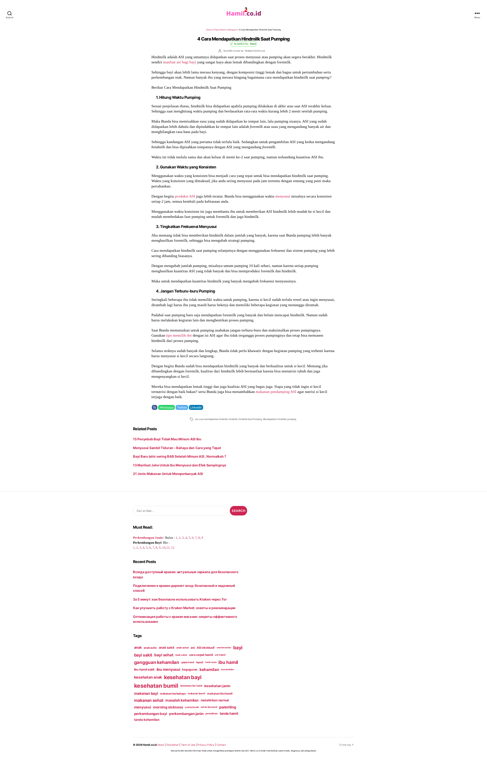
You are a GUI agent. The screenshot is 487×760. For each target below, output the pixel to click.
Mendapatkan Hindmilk (274, 419)
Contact (221, 744)
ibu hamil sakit (144, 669)
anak (138, 647)
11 (167, 547)
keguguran (189, 669)
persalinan (211, 713)
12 (172, 547)
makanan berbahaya (173, 693)
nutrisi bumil (192, 707)
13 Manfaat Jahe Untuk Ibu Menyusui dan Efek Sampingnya (179, 465)
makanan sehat (148, 700)
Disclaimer (172, 744)
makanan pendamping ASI (276, 392)
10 (164, 547)
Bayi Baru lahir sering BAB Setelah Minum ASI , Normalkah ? (179, 456)
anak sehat (182, 647)
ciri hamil (220, 654)
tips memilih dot (179, 335)
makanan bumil (196, 693)
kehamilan (209, 669)
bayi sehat (163, 655)
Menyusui (232, 29)
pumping (291, 419)
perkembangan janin (186, 713)
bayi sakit (143, 654)
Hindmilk (232, 419)
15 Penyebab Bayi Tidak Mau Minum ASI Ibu (167, 439)
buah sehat (181, 655)
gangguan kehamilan (156, 662)
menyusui (282, 196)
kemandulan (227, 669)
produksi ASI (185, 196)
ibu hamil (228, 662)
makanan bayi (146, 693)
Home (209, 29)
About (160, 744)
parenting (227, 707)
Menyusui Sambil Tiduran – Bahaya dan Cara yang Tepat (177, 448)
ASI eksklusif (206, 647)
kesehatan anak (148, 677)
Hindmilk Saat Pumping (250, 419)
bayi (238, 647)
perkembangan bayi (150, 713)
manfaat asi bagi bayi (179, 62)
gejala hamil (187, 662)
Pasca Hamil (220, 29)
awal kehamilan (224, 647)
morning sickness (168, 707)
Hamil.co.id (150, 744)
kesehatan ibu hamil (191, 685)
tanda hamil (229, 713)
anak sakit (166, 647)
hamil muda (210, 662)
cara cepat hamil (201, 655)
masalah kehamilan (182, 700)
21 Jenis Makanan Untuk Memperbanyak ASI (168, 474)
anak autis (150, 647)
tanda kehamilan (146, 720)
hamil (199, 662)
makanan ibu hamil (219, 693)
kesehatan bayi (183, 677)
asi (196, 419)
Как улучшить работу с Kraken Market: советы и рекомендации (184, 608)
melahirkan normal (215, 700)
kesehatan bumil (156, 685)
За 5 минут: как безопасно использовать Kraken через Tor (180, 599)
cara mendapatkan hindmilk (213, 419)
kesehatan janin (217, 686)
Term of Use (188, 744)
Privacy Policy (205, 744)
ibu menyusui (168, 669)
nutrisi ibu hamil (209, 707)
